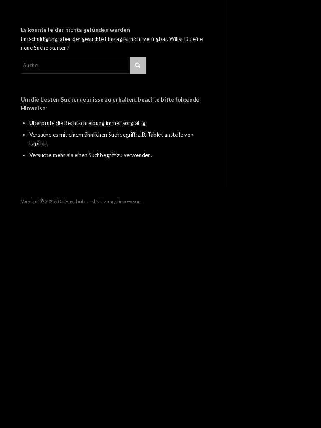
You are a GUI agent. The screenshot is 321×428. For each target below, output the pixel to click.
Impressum (129, 201)
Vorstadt (30, 201)
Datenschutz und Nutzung (86, 201)
